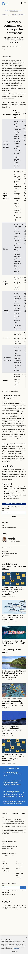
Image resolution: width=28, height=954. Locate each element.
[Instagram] (5, 902)
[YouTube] (11, 902)
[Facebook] (2, 902)
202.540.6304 (5, 555)
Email (3, 510)
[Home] (14, 813)
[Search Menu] (21, 3)
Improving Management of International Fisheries (14, 566)
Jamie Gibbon (11, 537)
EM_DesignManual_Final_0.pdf (11, 498)
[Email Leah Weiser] (2, 557)
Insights (4, 861)
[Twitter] (9, 901)
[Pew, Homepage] (5, 3)
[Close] (26, 937)
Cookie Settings (14, 951)
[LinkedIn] (7, 902)
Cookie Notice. (16, 948)
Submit (14, 516)
